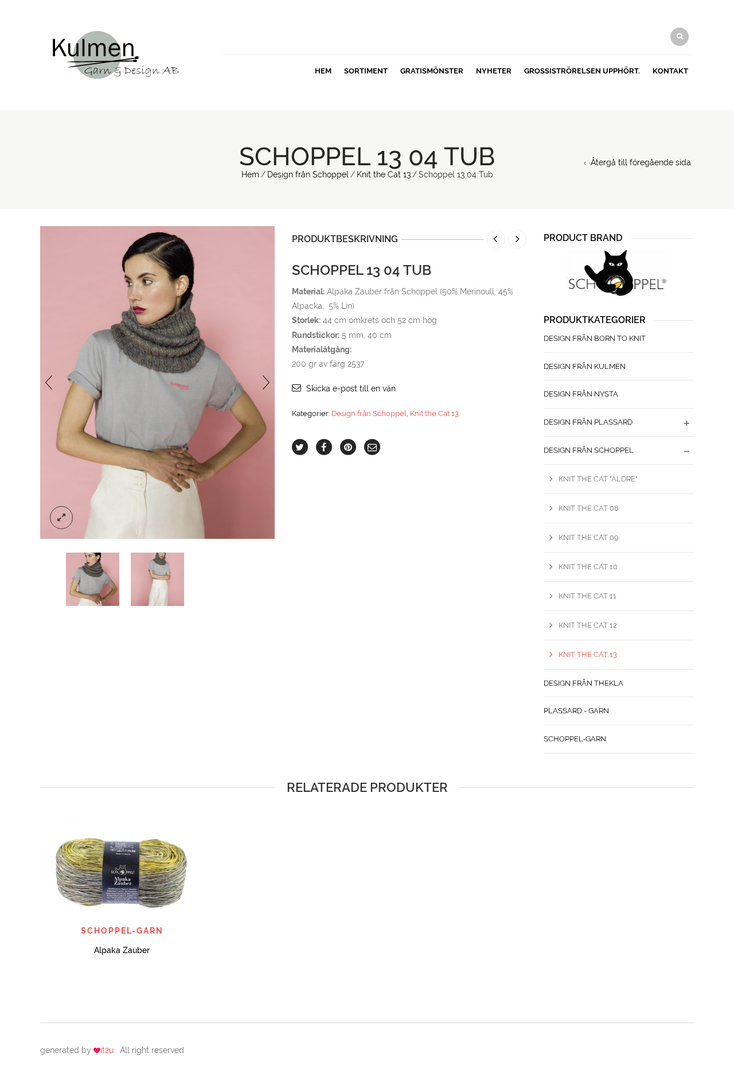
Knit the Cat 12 (588, 625)
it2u (108, 1050)
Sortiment (366, 71)
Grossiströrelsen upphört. (582, 71)
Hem (323, 71)
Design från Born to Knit (595, 338)
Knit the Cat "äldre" (598, 479)
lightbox (61, 517)
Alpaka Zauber (122, 950)
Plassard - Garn (576, 710)
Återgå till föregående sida (641, 162)
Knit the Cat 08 (589, 508)
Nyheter (494, 71)
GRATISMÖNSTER (431, 71)
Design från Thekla (583, 683)
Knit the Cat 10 (588, 566)
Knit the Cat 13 (384, 174)
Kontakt (670, 71)
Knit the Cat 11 (587, 596)
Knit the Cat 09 (589, 537)
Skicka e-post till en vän (351, 388)
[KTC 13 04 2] (157, 579)
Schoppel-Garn (575, 739)
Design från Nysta (581, 394)
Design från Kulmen (585, 366)
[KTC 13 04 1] (93, 579)
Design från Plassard (588, 422)
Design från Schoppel (308, 174)
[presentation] (48, 382)
